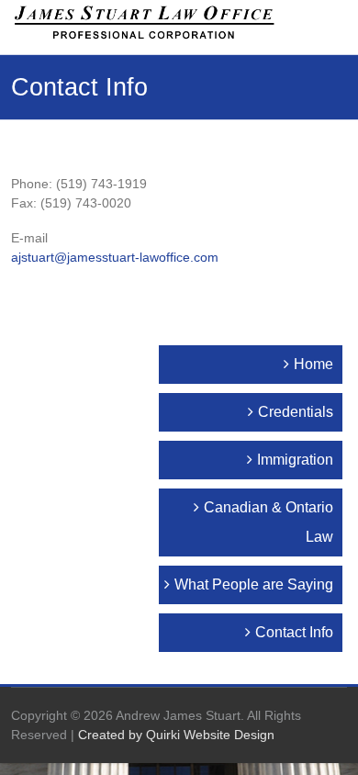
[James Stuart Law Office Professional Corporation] (143, 22)
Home (313, 364)
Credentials (295, 412)
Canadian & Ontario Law (268, 522)
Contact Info (294, 632)
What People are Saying (253, 584)
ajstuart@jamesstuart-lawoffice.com (114, 257)
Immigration (295, 459)
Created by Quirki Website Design (176, 734)
